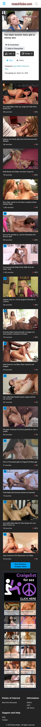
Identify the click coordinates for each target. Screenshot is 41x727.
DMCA (29, 702)
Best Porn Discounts (9, 702)
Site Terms (30, 708)
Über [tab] (11, 60)
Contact (5, 720)
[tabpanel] (20, 70)
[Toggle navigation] (4, 4)
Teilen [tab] (21, 60)
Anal (14, 66)
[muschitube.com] (20, 3)
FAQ (3, 717)
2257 (28, 705)
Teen (6, 69)
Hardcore (25, 66)
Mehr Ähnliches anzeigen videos (20, 565)
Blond (19, 66)
